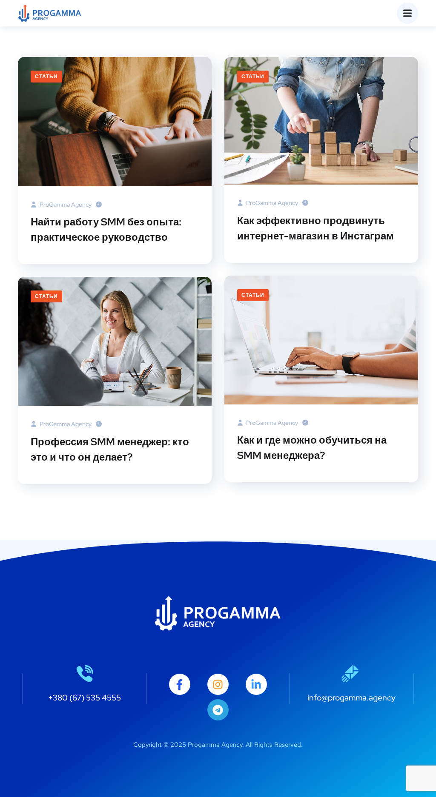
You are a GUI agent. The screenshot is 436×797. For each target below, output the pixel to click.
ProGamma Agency (65, 204)
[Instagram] (218, 684)
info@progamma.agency (351, 697)
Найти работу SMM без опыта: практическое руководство (106, 229)
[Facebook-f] (179, 684)
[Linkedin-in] (256, 684)
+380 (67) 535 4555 (84, 697)
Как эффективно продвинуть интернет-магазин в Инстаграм (315, 228)
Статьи (46, 76)
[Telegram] (218, 709)
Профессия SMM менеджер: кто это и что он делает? (110, 449)
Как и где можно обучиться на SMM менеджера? (312, 447)
